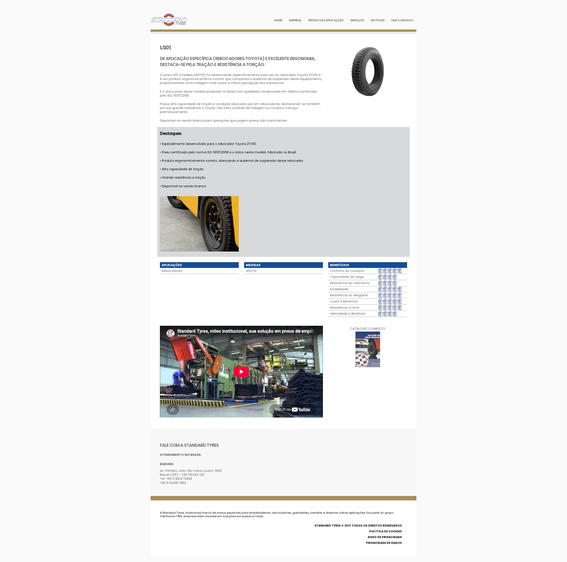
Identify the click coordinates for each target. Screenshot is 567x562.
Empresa (295, 20)
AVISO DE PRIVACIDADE (385, 537)
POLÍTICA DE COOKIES (385, 531)
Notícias (377, 20)
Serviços (357, 20)
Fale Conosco (402, 20)
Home (278, 20)
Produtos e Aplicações (326, 20)
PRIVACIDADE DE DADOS (384, 543)
